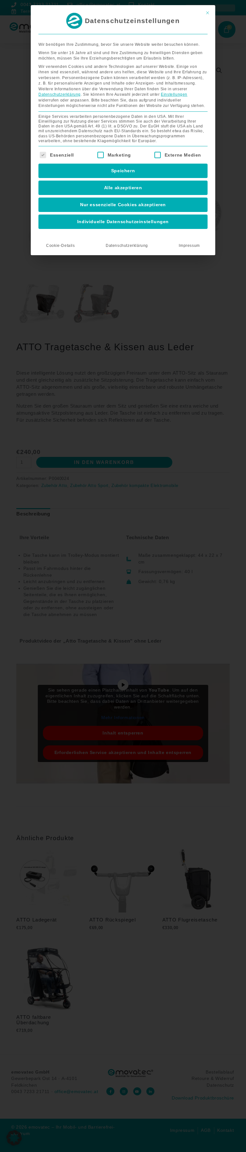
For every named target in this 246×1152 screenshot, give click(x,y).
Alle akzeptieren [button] (123, 187)
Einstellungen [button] (174, 94)
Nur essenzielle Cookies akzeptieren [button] (123, 204)
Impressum (189, 245)
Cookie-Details (60, 245)
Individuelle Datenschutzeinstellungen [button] (123, 221)
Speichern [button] (123, 170)
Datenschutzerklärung (59, 94)
